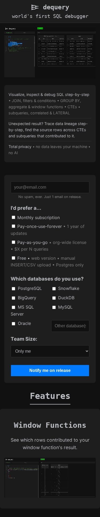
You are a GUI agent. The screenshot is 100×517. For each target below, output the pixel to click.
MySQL (65, 307)
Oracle (24, 323)
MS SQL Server (22, 310)
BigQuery (26, 297)
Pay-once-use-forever (48, 230)
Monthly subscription (38, 217)
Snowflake (68, 288)
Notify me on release (50, 370)
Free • (47, 261)
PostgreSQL (29, 288)
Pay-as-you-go (48, 246)
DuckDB (65, 297)
